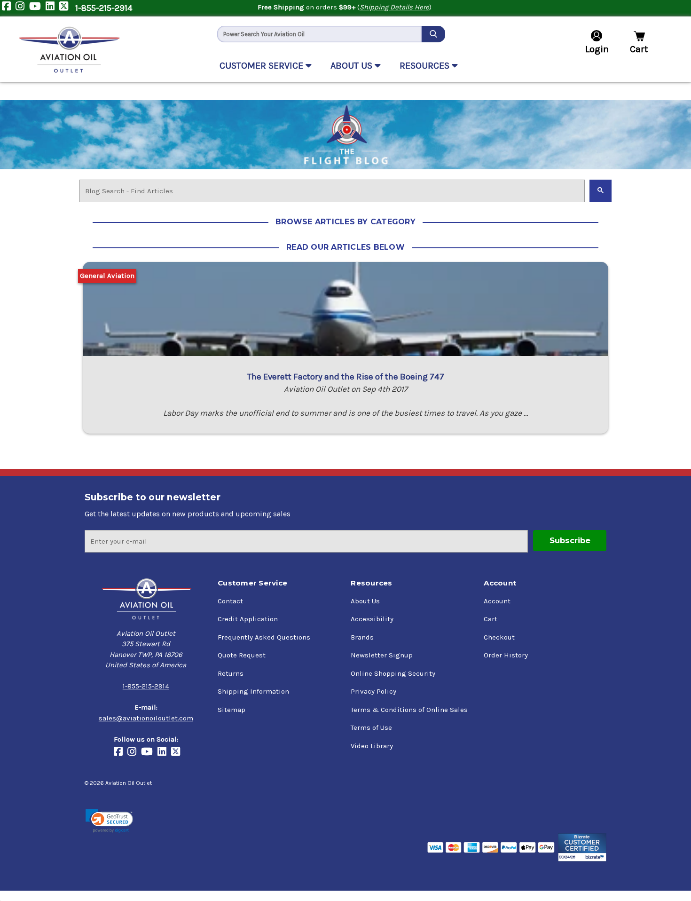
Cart (490, 619)
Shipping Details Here (394, 7)
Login (597, 49)
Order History (506, 655)
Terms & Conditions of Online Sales (409, 709)
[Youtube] (37, 8)
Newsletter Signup (382, 655)
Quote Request (242, 655)
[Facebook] (9, 8)
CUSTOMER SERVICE (263, 65)
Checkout (499, 637)
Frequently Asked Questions (264, 637)
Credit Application (248, 619)
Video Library (372, 746)
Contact (230, 601)
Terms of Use (371, 727)
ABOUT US (352, 65)
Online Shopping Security (393, 673)
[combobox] (319, 34)
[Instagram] (22, 8)
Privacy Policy (373, 691)
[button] (109, 820)
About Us (365, 601)
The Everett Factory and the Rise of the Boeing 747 (345, 376)
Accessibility (372, 619)
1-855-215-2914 (103, 8)
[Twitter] (66, 8)
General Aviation (107, 275)
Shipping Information (253, 691)
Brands (362, 637)
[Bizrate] (582, 847)
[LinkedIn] (52, 8)
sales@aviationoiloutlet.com (146, 718)
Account (497, 601)
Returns (230, 673)
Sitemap (231, 709)
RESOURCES (426, 65)
